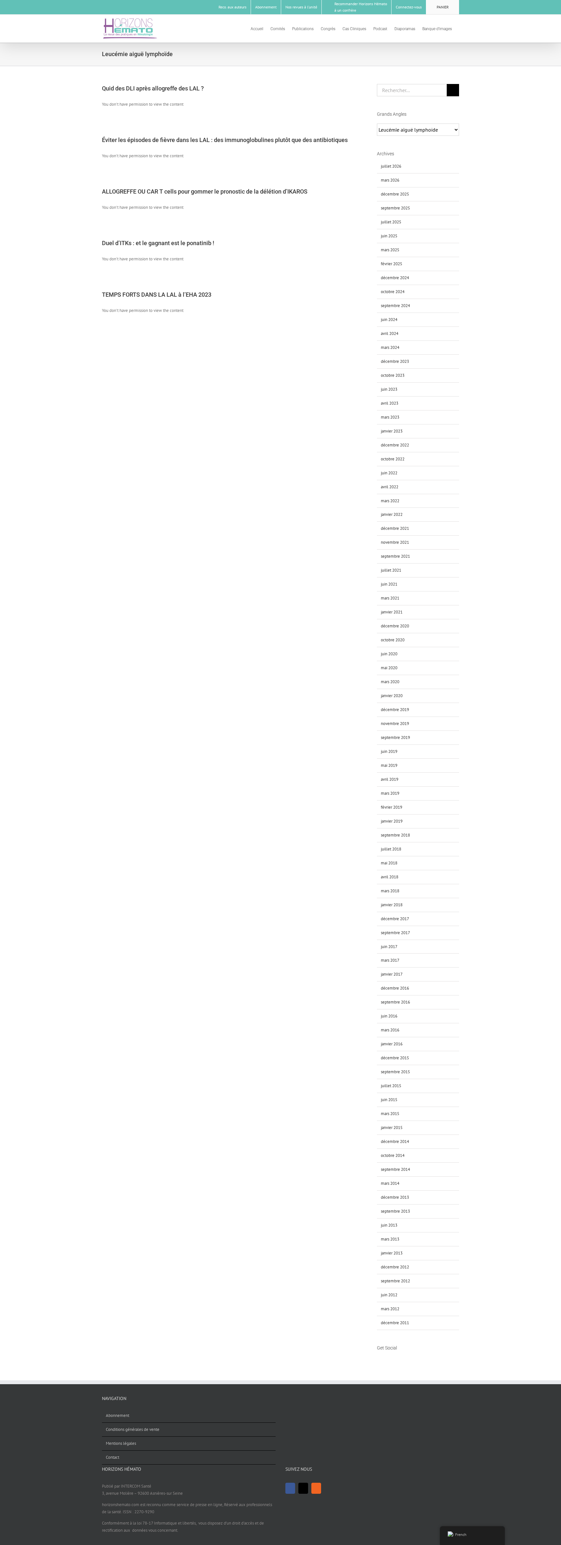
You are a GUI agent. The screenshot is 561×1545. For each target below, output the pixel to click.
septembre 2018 (395, 835)
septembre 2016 (395, 1002)
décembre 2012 (395, 1267)
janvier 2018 (392, 905)
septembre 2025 (395, 208)
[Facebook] (379, 1360)
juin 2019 (389, 751)
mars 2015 (390, 1113)
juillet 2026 (391, 166)
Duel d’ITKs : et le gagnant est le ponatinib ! (158, 243)
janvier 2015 (392, 1127)
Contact (112, 1457)
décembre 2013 (395, 1197)
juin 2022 (389, 473)
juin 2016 (389, 1016)
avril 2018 (389, 877)
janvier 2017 (392, 974)
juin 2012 (389, 1295)
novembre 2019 (395, 723)
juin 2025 (389, 236)
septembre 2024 (395, 305)
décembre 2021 (395, 528)
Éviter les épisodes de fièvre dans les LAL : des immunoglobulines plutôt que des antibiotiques (225, 140)
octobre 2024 (393, 291)
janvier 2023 (392, 431)
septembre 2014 (395, 1169)
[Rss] (396, 1360)
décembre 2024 (395, 277)
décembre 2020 (395, 626)
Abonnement (117, 1415)
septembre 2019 (395, 737)
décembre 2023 (395, 361)
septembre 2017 (395, 932)
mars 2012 (390, 1309)
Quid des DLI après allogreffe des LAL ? (153, 88)
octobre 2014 (393, 1155)
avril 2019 (389, 779)
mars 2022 (390, 501)
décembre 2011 (395, 1322)
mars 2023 (390, 417)
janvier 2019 (392, 821)
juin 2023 (389, 389)
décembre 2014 (395, 1141)
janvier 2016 (392, 1044)
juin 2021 (389, 584)
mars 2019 (390, 793)
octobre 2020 (393, 640)
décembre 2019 (395, 709)
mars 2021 (390, 598)
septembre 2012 (395, 1281)
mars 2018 (390, 891)
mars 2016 (390, 1030)
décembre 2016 (395, 988)
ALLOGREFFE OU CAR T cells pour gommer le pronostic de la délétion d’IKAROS (204, 191)
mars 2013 (390, 1239)
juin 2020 (389, 654)
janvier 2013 (392, 1253)
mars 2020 (390, 681)
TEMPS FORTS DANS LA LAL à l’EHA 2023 (156, 294)
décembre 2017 (395, 918)
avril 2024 (389, 333)
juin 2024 (389, 319)
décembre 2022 (395, 445)
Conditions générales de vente (132, 1429)
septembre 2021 (395, 556)
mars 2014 (390, 1183)
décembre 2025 (395, 194)
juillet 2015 (391, 1085)
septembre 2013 (395, 1211)
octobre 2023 (393, 375)
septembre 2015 (395, 1072)
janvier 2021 (392, 612)
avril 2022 (389, 487)
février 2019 (391, 807)
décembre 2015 (395, 1058)
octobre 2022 (393, 459)
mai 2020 (389, 668)
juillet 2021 (391, 570)
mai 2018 (389, 863)
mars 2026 (390, 180)
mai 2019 (389, 765)
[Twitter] (387, 1360)
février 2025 (391, 264)
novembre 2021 (395, 542)
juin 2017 (389, 946)
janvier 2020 (392, 695)
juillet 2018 (391, 849)
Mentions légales (121, 1443)
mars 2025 (390, 250)
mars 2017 (390, 960)
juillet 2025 (391, 222)
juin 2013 (389, 1225)
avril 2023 (389, 403)
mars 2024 (390, 347)
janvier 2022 (392, 514)
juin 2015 (389, 1099)
